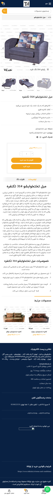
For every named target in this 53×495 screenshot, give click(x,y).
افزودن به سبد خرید (26, 160)
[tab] (32, 179)
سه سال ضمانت (45, 383)
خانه (49, 17)
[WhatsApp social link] (40, 137)
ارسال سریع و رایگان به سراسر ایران (38, 375)
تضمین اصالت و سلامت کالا (41, 379)
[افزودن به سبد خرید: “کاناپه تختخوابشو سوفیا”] (30, 309)
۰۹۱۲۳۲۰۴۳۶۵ (44, 413)
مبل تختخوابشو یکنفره (37, 133)
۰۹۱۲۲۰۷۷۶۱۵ (32, 413)
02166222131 (15, 404)
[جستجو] (4, 11)
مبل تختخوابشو (39, 17)
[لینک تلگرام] (37, 137)
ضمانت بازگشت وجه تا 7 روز (40, 371)
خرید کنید (26, 166)
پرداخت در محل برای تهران (42, 387)
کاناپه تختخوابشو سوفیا (39, 332)
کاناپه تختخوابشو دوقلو (13, 332)
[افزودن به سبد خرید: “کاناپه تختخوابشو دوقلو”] (5, 309)
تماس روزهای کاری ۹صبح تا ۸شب (38, 366)
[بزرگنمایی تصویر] (48, 69)
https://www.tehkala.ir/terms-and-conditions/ (34, 471)
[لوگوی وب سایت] (26, 3)
